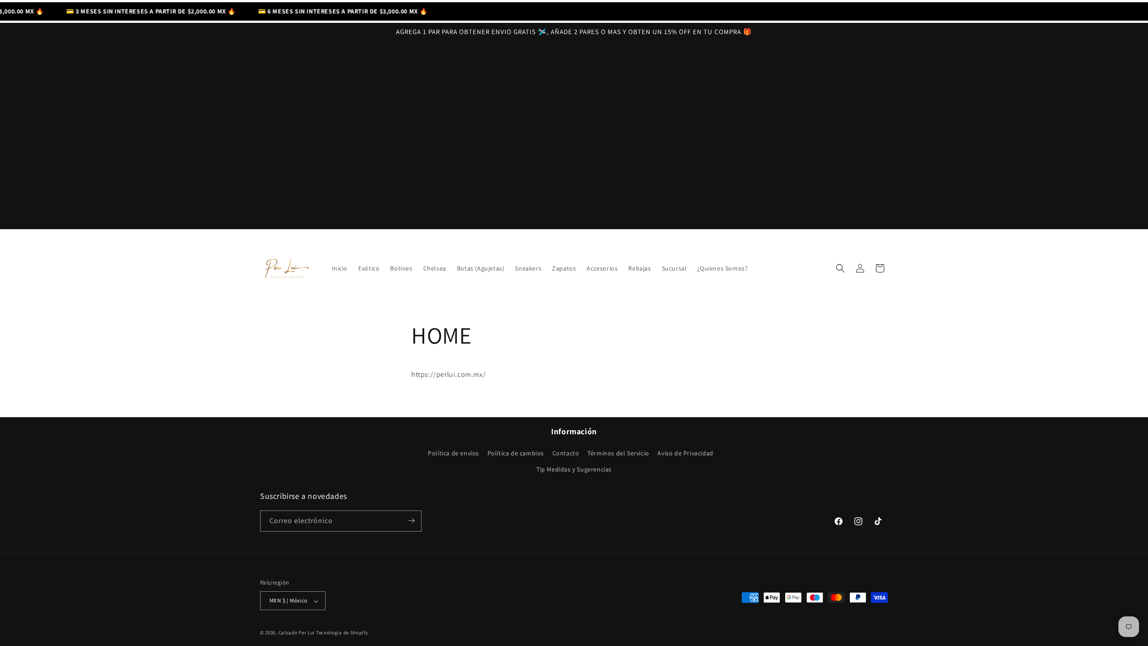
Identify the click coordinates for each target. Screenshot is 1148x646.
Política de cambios (515, 453)
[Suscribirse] (411, 520)
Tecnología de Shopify (342, 632)
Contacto (565, 453)
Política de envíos (453, 453)
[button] (840, 268)
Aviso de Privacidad (685, 453)
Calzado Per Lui (296, 632)
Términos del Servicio (618, 453)
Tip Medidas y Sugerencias (574, 469)
